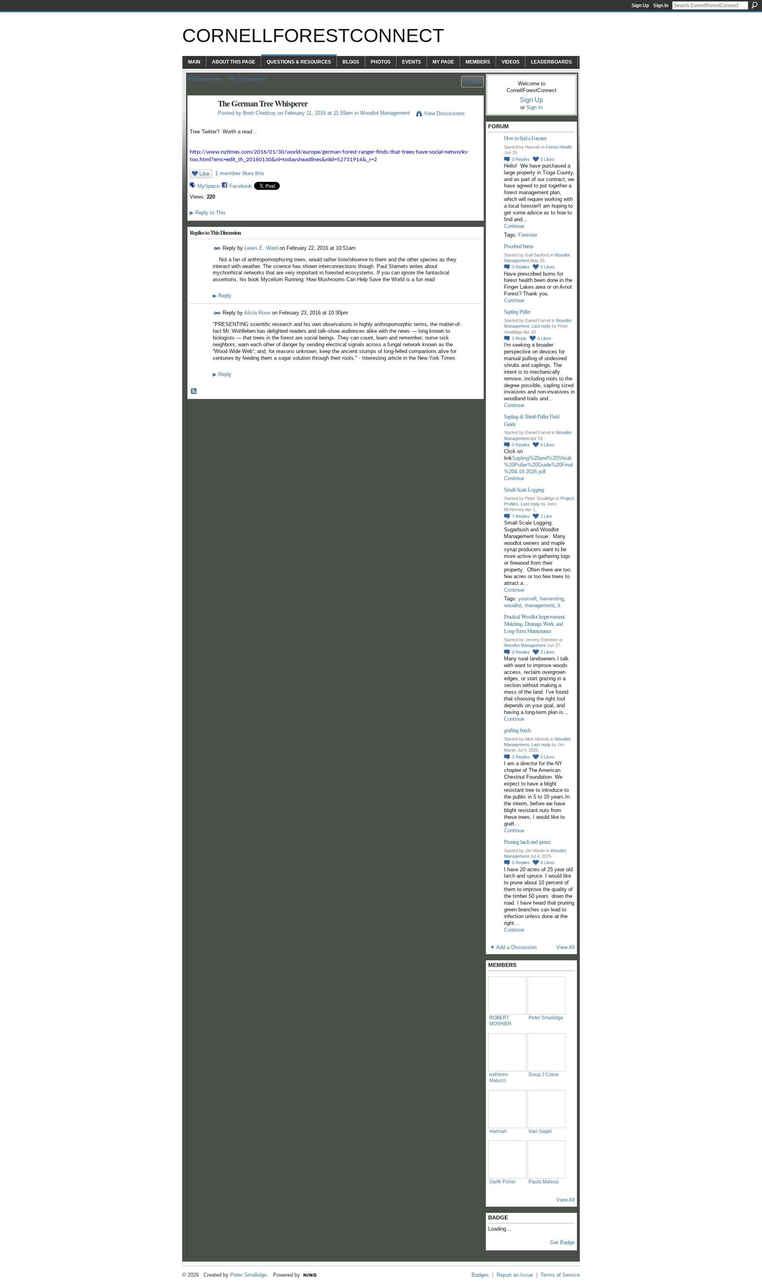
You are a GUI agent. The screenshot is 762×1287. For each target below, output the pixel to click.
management (539, 605)
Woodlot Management (385, 113)
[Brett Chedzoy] (200, 121)
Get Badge (562, 1242)
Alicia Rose (257, 313)
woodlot (512, 605)
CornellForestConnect (313, 35)
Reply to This (208, 213)
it (559, 605)
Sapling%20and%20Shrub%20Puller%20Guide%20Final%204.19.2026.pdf (538, 465)
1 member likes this (239, 173)
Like (204, 173)
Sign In (660, 5)
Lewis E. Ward (261, 248)
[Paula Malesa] (546, 1159)
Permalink (217, 248)
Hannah (498, 1131)
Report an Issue (514, 1275)
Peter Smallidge (546, 1017)
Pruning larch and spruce (527, 841)
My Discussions (247, 79)
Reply (222, 296)
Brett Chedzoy (259, 113)
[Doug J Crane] (546, 1052)
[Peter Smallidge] (546, 995)
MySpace (208, 186)
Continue (514, 226)
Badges (480, 1275)
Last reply (540, 326)
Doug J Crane (544, 1074)
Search (754, 5)
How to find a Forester (525, 138)
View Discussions (444, 113)
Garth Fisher (502, 1181)
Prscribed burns (518, 246)
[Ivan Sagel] (546, 1109)
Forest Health (559, 147)
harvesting (552, 599)
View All (565, 947)
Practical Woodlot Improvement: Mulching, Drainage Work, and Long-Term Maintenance (535, 624)
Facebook (240, 186)
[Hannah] (507, 1109)
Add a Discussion (516, 947)
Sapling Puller (517, 311)
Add (476, 82)
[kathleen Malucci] (507, 1052)
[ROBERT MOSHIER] (507, 995)
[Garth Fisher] (507, 1159)
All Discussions (205, 79)
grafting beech (517, 730)
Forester (527, 235)
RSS (194, 391)
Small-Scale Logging (524, 489)
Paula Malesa (543, 1181)
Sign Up (640, 5)
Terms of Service (560, 1275)
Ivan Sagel (540, 1131)
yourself (527, 599)
